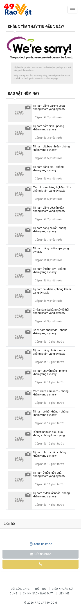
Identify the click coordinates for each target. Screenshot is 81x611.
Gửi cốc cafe (20, 588)
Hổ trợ (40, 588)
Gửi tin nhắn (43, 554)
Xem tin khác (42, 544)
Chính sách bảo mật (38, 593)
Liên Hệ (64, 593)
